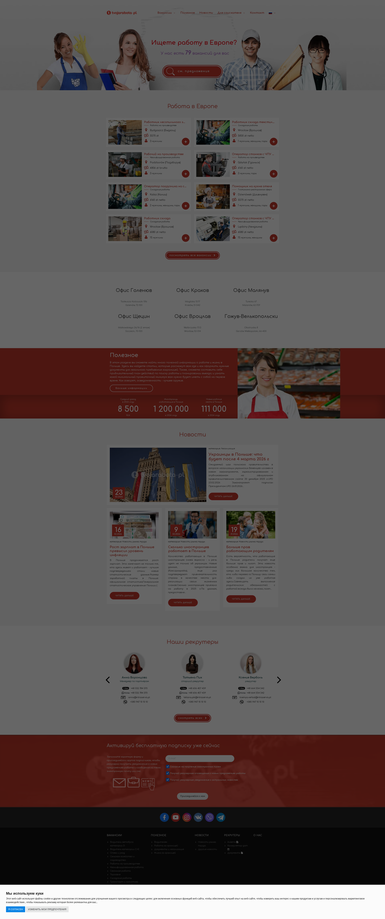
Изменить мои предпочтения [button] (47, 909)
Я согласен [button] (15, 909)
